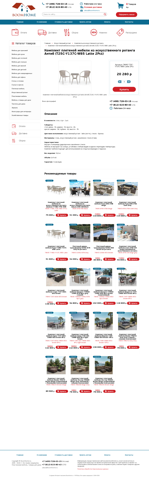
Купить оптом (85, 22)
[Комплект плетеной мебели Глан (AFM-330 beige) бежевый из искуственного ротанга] (127, 233)
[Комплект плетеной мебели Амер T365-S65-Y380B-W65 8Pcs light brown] (80, 321)
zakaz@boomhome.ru (92, 10)
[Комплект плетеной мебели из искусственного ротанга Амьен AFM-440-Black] (80, 189)
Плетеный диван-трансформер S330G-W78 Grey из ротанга (80, 248)
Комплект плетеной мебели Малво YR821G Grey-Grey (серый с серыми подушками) (127, 336)
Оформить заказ (126, 14)
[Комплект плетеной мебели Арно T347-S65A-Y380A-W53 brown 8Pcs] (56, 321)
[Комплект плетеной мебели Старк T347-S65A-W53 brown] (56, 277)
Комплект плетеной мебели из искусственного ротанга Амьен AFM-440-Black (80, 204)
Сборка (75, 33)
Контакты (129, 22)
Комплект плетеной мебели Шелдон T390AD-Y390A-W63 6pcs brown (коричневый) (104, 292)
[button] (62, 215)
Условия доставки (93, 7)
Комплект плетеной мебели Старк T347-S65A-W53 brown (56, 292)
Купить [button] (124, 89)
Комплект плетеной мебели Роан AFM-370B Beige (103, 204)
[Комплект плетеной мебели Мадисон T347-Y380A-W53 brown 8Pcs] (127, 277)
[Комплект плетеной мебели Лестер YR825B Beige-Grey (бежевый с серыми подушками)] (80, 365)
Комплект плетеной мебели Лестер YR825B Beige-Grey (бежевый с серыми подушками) (80, 380)
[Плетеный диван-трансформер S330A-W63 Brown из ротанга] (103, 233)
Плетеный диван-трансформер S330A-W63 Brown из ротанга (104, 248)
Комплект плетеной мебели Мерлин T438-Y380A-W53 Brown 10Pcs (103, 336)
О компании (42, 22)
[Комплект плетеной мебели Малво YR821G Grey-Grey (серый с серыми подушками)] (127, 321)
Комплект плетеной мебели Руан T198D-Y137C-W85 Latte (56, 248)
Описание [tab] (50, 114)
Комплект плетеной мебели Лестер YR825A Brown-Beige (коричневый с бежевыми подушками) (104, 380)
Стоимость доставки (63, 22)
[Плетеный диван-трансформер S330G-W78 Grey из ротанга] (80, 233)
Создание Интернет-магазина (57, 475)
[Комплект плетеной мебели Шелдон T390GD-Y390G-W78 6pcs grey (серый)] (80, 277)
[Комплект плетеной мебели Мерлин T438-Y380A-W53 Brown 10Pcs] (103, 321)
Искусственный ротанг (62, 43)
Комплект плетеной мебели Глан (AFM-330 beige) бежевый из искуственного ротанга (127, 248)
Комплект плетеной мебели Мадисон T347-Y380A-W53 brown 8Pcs (127, 292)
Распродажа (131, 33)
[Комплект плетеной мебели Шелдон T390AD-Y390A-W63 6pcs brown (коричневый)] (103, 277)
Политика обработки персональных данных (92, 469)
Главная (20, 22)
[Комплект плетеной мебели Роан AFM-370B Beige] (103, 189)
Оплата (107, 22)
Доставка (52, 33)
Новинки (103, 33)
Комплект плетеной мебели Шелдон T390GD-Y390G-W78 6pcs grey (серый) (80, 292)
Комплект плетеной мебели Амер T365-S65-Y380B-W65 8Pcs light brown (80, 336)
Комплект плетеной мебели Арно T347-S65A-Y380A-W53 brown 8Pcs (56, 336)
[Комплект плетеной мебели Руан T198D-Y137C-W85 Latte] (56, 233)
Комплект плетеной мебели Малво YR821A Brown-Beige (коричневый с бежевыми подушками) (56, 380)
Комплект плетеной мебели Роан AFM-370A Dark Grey (127, 204)
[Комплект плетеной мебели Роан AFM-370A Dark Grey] (127, 189)
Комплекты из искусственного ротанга (88, 43)
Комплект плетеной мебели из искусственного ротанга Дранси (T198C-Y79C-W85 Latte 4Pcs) (56, 204)
